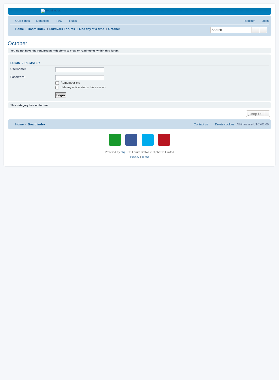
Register (32, 63)
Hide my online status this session (82, 87)
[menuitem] (40, 20)
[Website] (115, 140)
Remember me (70, 82)
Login (15, 63)
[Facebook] (131, 140)
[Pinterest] (164, 140)
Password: (18, 77)
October (17, 43)
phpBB (125, 151)
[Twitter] (148, 140)
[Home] (139, 11)
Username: (18, 69)
